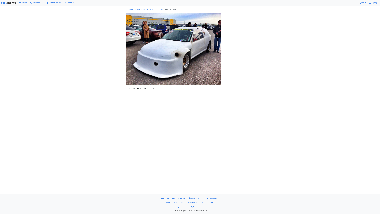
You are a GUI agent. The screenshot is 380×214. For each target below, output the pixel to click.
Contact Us (210, 202)
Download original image (145, 9)
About (168, 202)
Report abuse (171, 9)
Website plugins (56, 3)
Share (161, 9)
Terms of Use (178, 202)
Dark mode (184, 207)
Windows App (72, 3)
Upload (24, 3)
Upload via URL (38, 3)
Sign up (374, 3)
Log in (363, 3)
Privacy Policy (192, 202)
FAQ (201, 202)
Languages (197, 207)
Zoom (131, 9)
